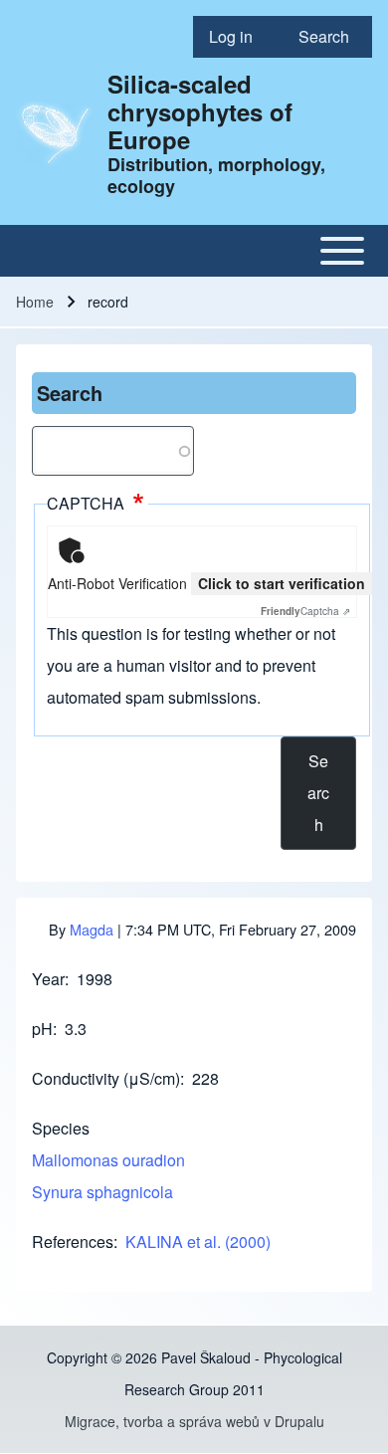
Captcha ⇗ (305, 611)
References (72, 1241)
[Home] (56, 134)
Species (61, 1128)
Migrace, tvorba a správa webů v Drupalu (194, 1421)
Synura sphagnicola (102, 1191)
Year (48, 978)
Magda (91, 929)
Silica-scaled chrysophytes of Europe (199, 111)
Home (35, 302)
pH (42, 1028)
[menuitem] (238, 37)
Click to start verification (281, 583)
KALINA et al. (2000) (198, 1241)
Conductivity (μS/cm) (106, 1078)
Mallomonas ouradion (108, 1159)
